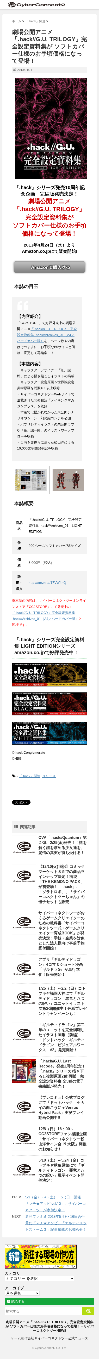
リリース (49, 776)
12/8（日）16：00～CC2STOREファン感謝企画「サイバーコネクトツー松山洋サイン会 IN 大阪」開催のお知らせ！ (62, 1139)
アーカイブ (14, 1288)
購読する (17, 1301)
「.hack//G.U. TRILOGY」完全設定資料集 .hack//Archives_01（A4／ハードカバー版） (47, 335)
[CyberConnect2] (36, 4)
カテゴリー (14, 1273)
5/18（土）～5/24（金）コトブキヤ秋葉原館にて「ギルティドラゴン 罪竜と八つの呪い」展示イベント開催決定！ (61, 1170)
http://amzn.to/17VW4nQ (47, 582)
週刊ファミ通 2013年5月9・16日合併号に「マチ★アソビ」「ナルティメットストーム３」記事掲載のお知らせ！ (56, 1222)
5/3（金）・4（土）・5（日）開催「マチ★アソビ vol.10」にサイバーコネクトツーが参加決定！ (55, 1203)
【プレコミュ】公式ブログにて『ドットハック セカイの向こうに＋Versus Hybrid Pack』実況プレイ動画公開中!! (61, 1107)
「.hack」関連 (29, 776)
